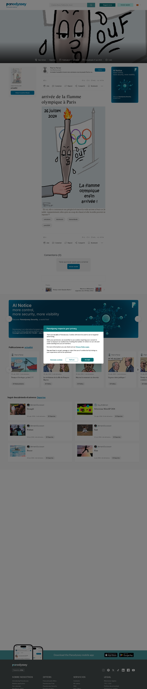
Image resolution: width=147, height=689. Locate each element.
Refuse (71, 360)
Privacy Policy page (82, 347)
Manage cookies (56, 360)
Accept (87, 360)
